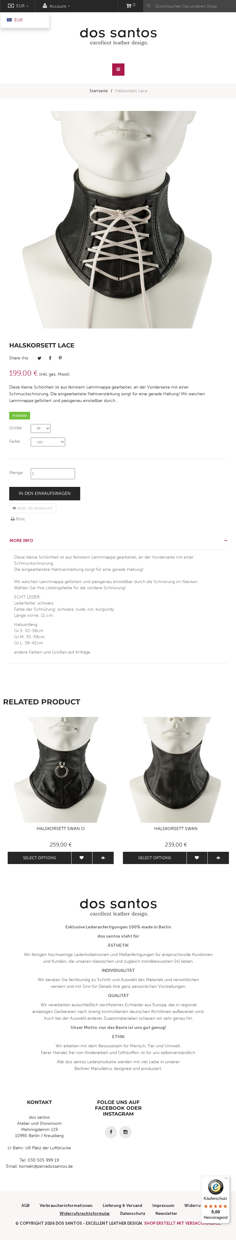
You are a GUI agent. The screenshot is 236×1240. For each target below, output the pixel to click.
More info (21, 540)
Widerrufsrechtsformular (85, 1213)
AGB (26, 1205)
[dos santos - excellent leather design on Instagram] (125, 1132)
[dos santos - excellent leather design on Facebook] (111, 1132)
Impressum (163, 1205)
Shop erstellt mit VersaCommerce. (183, 1223)
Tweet (39, 358)
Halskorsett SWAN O (61, 828)
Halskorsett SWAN (176, 828)
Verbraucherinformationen (66, 1205)
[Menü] (226, 1179)
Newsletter (166, 1213)
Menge (16, 472)
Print (20, 519)
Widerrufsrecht (199, 1205)
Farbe (14, 441)
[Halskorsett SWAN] (176, 770)
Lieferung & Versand (122, 1205)
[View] (103, 858)
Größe (15, 428)
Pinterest (60, 358)
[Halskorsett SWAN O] (61, 770)
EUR (18, 20)
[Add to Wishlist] (81, 858)
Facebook (50, 358)
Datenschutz (132, 1213)
